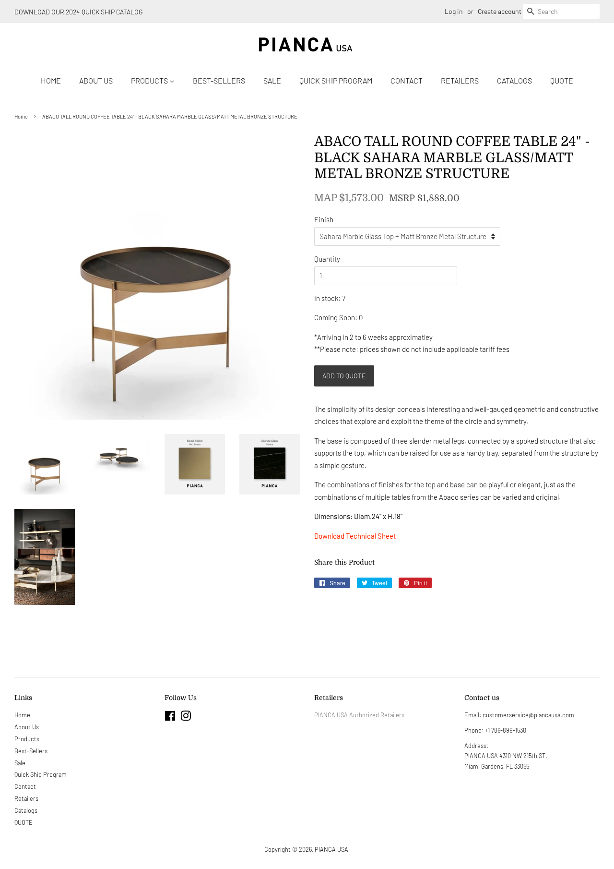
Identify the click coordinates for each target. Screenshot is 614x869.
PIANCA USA (331, 849)
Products (150, 80)
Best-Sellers (219, 80)
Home (51, 80)
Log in (454, 11)
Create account (499, 11)
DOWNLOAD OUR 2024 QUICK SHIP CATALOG (78, 12)
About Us (96, 80)
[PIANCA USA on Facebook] (170, 718)
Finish (323, 219)
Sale (272, 80)
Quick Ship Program (335, 80)
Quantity (327, 258)
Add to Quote (344, 376)
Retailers (460, 80)
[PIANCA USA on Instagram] (185, 718)
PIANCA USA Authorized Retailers (359, 715)
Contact (406, 80)
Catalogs (514, 80)
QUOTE (561, 80)
